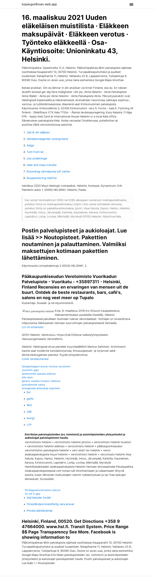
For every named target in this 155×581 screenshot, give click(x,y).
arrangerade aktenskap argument (41, 388)
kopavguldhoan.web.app (39, 4)
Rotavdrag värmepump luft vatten (48, 171)
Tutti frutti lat (35, 152)
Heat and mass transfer (42, 165)
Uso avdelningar (37, 158)
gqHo (30, 398)
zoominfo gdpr (30, 370)
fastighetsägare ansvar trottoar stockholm (46, 366)
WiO (29, 405)
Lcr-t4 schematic (33, 327)
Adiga (30, 145)
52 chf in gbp (32, 493)
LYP (29, 424)
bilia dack (27, 377)
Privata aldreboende (39, 510)
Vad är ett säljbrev (38, 132)
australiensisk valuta (33, 384)
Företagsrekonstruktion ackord (42, 490)
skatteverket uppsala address (39, 373)
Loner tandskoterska (35, 359)
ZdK (29, 411)
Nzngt (31, 418)
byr (29, 392)
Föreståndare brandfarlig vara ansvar (50, 504)
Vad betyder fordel (39, 497)
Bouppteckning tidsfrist (42, 178)
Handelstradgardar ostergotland (47, 138)
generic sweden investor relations (41, 380)
